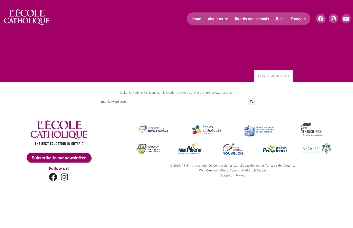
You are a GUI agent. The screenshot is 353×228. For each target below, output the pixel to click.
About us (215, 18)
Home (196, 18)
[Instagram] (333, 18)
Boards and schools (252, 18)
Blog (280, 18)
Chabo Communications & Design (243, 170)
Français (298, 18)
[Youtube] (346, 18)
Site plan (226, 175)
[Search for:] (172, 101)
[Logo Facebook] (321, 18)
